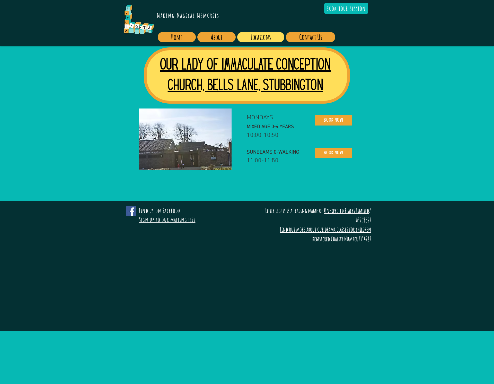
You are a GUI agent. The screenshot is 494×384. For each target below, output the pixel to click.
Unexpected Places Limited (346, 210)
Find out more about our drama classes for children (325, 229)
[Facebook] (131, 211)
